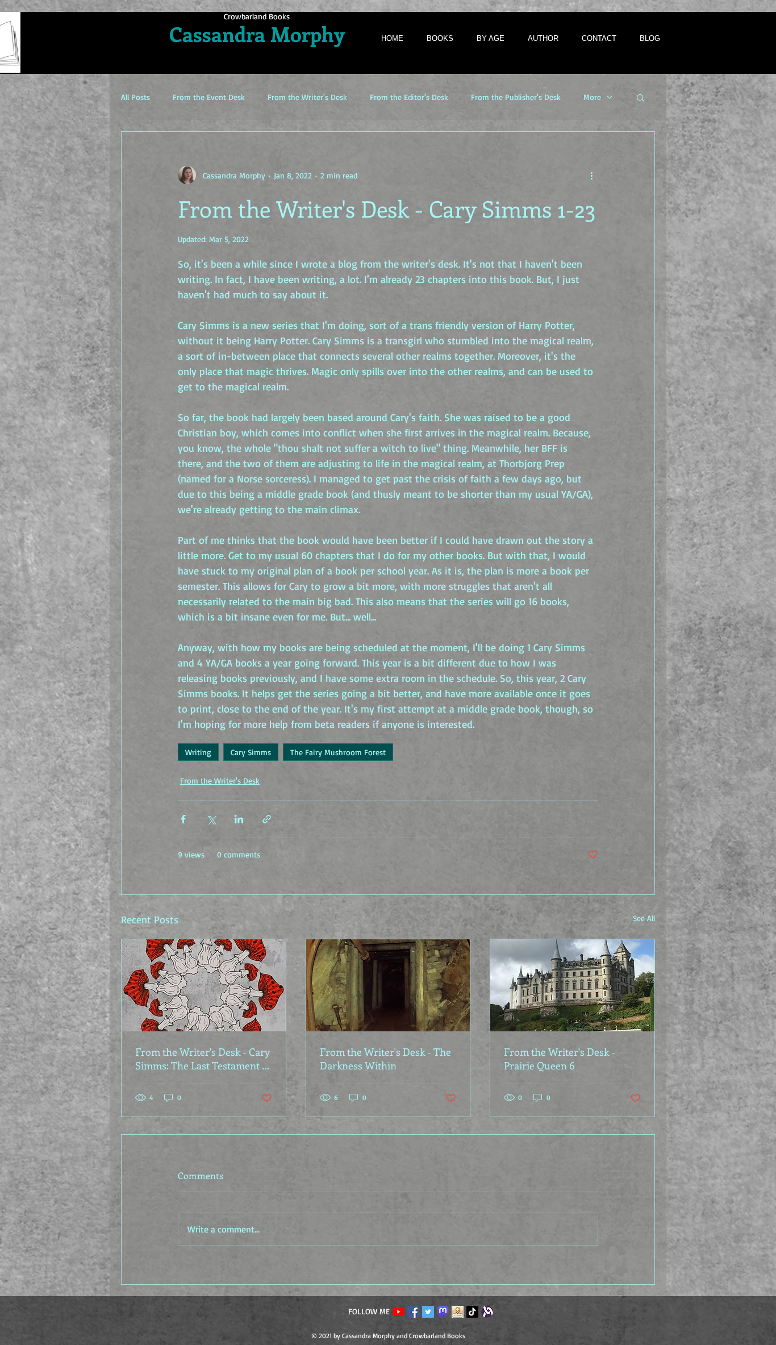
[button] (640, 97)
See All (644, 918)
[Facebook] (413, 1312)
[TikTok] (472, 1312)
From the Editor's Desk (409, 97)
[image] (458, 1312)
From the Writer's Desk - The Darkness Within (385, 1058)
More (592, 97)
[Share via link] (266, 819)
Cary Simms (251, 752)
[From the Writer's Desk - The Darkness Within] (388, 985)
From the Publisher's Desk (516, 97)
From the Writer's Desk (307, 97)
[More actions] (591, 175)
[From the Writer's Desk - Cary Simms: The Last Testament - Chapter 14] (204, 985)
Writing (198, 752)
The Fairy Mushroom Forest (338, 752)
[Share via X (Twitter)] (211, 819)
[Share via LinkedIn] (238, 819)
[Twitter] (428, 1312)
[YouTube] (398, 1312)
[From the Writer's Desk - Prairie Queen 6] (572, 985)
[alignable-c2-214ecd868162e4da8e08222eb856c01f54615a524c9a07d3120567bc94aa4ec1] (487, 1312)
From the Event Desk (209, 97)
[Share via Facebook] (183, 819)
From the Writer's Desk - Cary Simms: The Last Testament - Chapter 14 (202, 1058)
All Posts (135, 97)
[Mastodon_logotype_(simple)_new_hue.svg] (443, 1312)
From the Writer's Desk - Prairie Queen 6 (559, 1058)
